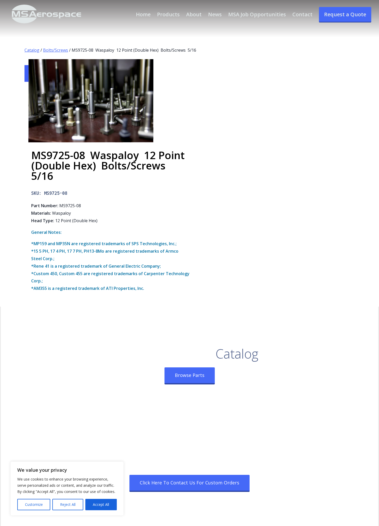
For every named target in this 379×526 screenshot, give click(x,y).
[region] (67, 488)
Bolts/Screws (55, 50)
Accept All (101, 504)
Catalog (31, 50)
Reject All (68, 504)
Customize (34, 504)
